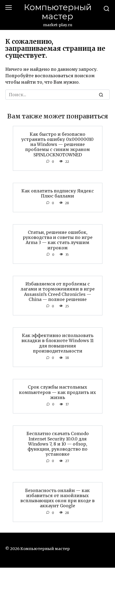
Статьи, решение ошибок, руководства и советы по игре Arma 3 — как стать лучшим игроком (58, 240)
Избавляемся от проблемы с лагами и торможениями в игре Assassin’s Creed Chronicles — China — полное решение (58, 291)
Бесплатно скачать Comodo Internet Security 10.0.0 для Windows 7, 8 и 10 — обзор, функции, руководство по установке (57, 444)
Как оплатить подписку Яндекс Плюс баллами (57, 193)
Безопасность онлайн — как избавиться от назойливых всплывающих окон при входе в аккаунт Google (57, 497)
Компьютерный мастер (57, 11)
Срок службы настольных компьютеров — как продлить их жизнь (57, 392)
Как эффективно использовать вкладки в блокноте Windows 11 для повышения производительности (57, 343)
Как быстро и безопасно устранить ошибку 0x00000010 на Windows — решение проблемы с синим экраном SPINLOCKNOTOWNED (57, 144)
